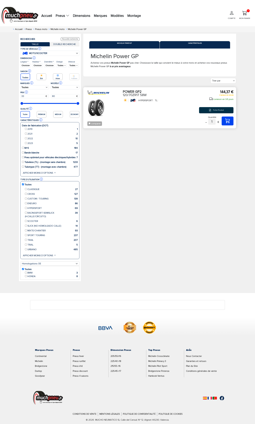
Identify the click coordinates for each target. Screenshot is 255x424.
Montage (134, 16)
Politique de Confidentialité (139, 414)
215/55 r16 (116, 366)
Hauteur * (36, 61)
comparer (96, 123)
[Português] (214, 398)
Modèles (117, 16)
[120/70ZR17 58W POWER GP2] (227, 121)
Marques (100, 16)
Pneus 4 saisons (80, 376)
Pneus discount (80, 371)
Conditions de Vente (84, 414)
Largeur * (24, 61)
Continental (40, 356)
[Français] (209, 398)
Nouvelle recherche (70, 39)
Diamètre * (49, 61)
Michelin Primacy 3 (157, 361)
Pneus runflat (79, 361)
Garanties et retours (196, 361)
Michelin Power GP (124, 43)
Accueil (46, 16)
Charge (59, 61)
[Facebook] (220, 398)
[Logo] (48, 398)
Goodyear (40, 376)
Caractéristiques (195, 43)
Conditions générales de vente (201, 371)
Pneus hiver (78, 356)
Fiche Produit (218, 110)
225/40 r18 (116, 361)
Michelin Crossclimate (159, 356)
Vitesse (71, 61)
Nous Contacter (194, 356)
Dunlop (38, 371)
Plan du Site (192, 366)
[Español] (205, 398)
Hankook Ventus (156, 376)
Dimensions (81, 16)
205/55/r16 (116, 356)
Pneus (61, 16)
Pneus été (78, 366)
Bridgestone (41, 366)
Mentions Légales (109, 414)
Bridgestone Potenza (158, 371)
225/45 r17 (116, 371)
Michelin (39, 361)
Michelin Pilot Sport (157, 366)
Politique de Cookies (171, 414)
